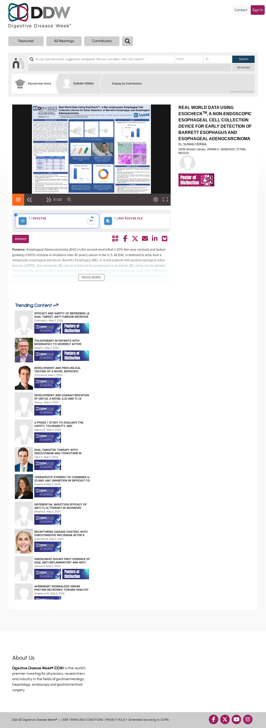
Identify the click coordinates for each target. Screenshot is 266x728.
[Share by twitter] (135, 239)
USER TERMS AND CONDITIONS (82, 720)
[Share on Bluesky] (165, 239)
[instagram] (247, 719)
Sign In (257, 10)
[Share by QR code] (115, 239)
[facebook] (213, 719)
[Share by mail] (145, 239)
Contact (240, 10)
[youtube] (236, 719)
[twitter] (225, 719)
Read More (91, 277)
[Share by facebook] (125, 239)
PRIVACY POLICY (116, 720)
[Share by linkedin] (155, 239)
